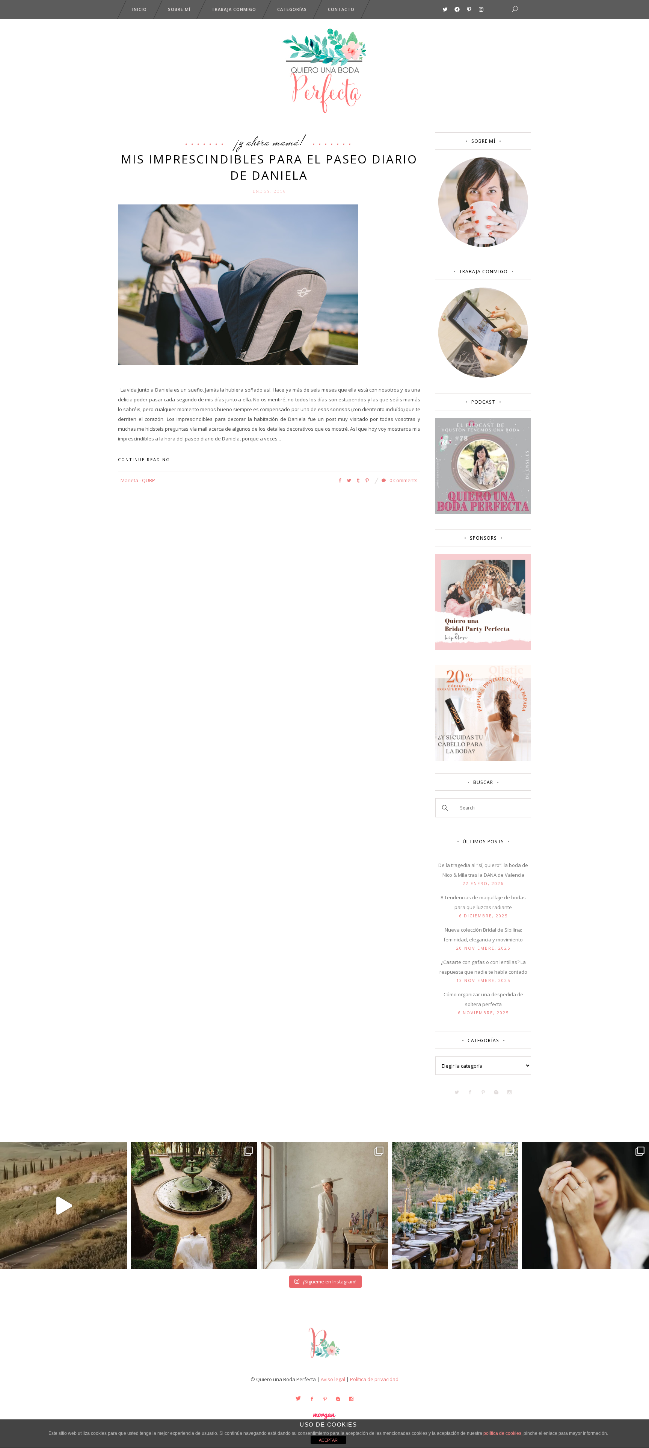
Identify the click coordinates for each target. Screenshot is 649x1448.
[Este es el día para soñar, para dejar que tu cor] (194, 1205)
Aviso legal (333, 1379)
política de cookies (502, 1433)
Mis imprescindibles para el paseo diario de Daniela (269, 167)
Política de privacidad (374, 1379)
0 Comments (403, 480)
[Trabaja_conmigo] (483, 375)
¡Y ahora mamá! (269, 141)
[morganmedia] (324, 1359)
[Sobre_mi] (483, 245)
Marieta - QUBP (138, 480)
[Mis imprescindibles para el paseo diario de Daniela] (238, 284)
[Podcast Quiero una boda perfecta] (483, 511)
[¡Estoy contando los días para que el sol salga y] (455, 1205)
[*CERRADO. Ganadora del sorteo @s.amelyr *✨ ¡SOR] (585, 1205)
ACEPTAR (328, 1440)
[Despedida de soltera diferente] (483, 648)
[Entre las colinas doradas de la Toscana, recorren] (63, 1205)
